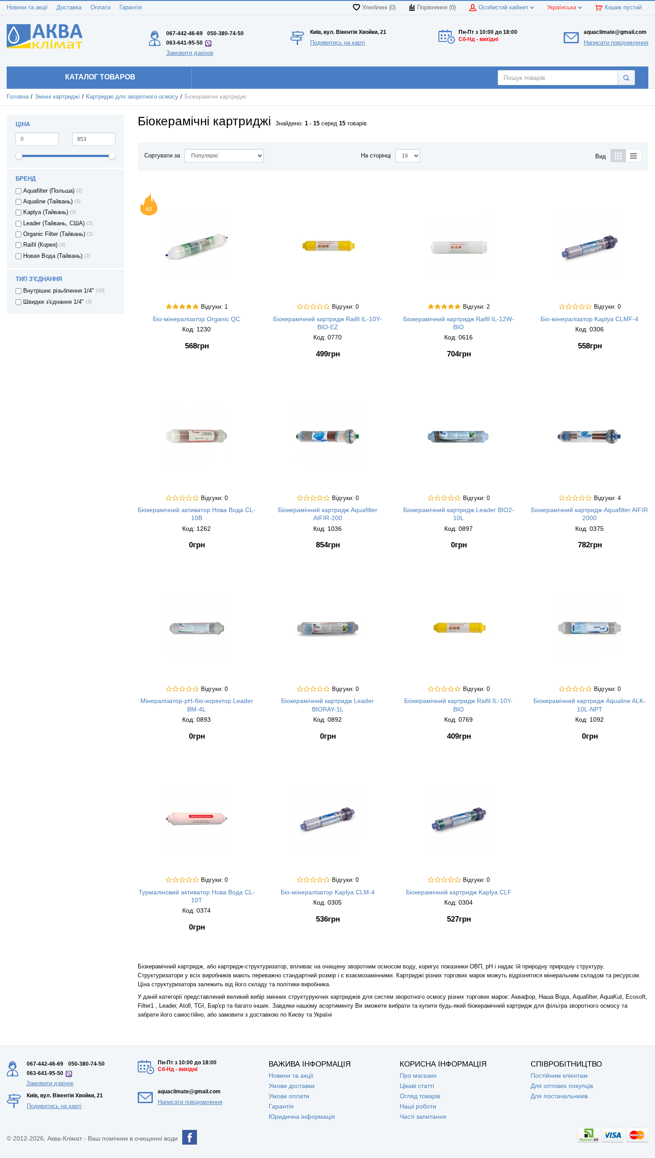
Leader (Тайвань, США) (54, 223)
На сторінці (376, 156)
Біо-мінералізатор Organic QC (196, 319)
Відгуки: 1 (214, 307)
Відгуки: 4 (607, 498)
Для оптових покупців (562, 1085)
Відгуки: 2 (476, 307)
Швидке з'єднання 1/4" (53, 302)
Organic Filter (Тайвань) (54, 234)
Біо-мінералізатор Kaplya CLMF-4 (589, 319)
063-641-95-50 (184, 43)
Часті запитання (423, 1116)
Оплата (100, 7)
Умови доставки (292, 1085)
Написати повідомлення (616, 42)
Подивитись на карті (337, 42)
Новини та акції (27, 7)
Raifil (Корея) (40, 245)
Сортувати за (162, 156)
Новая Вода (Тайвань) (52, 256)
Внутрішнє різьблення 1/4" (58, 291)
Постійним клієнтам (559, 1075)
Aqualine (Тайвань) (48, 202)
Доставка (69, 7)
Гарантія (130, 7)
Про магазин (418, 1075)
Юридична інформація (302, 1116)
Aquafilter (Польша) (48, 191)
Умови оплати (289, 1096)
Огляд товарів (420, 1096)
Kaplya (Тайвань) (45, 212)
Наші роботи (418, 1106)
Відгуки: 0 (345, 307)
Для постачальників (559, 1096)
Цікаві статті (417, 1085)
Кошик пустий (623, 7)
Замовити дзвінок (189, 53)
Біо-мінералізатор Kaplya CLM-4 (328, 892)
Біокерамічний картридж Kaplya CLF (459, 892)
